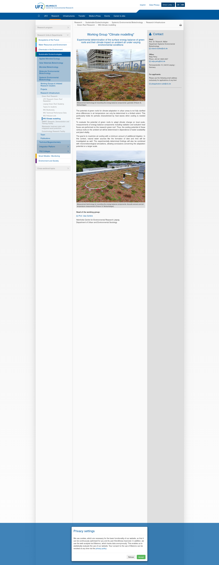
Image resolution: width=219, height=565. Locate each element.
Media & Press (95, 16)
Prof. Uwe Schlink (86, 216)
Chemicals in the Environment (51, 49)
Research (55, 16)
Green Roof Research (49, 96)
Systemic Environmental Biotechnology (49, 78)
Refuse (131, 557)
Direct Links (167, 4)
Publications (45, 138)
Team (43, 134)
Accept (141, 557)
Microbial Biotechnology (48, 67)
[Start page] (39, 16)
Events (107, 16)
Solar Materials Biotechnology (51, 63)
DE (178, 4)
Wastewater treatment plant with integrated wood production (53, 127)
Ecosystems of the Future (49, 40)
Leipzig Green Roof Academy (53, 104)
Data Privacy (154, 5)
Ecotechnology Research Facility (53, 131)
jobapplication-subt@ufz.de (161, 84)
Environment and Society (49, 160)
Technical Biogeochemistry (50, 142)
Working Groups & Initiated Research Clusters (51, 84)
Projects (44, 89)
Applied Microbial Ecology (49, 58)
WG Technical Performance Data (55, 113)
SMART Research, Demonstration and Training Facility (55, 122)
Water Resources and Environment (53, 44)
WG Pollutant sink (49, 116)
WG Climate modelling (52, 118)
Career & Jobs (119, 16)
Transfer (81, 16)
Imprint (142, 5)
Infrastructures (69, 16)
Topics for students (50, 107)
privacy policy (101, 548)
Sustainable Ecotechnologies (50, 54)
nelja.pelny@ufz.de (158, 61)
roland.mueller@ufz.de (159, 48)
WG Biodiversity (48, 110)
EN (182, 4)
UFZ (46, 16)
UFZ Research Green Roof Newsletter (52, 100)
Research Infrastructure (50, 93)
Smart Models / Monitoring (49, 156)
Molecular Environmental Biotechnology (49, 72)
